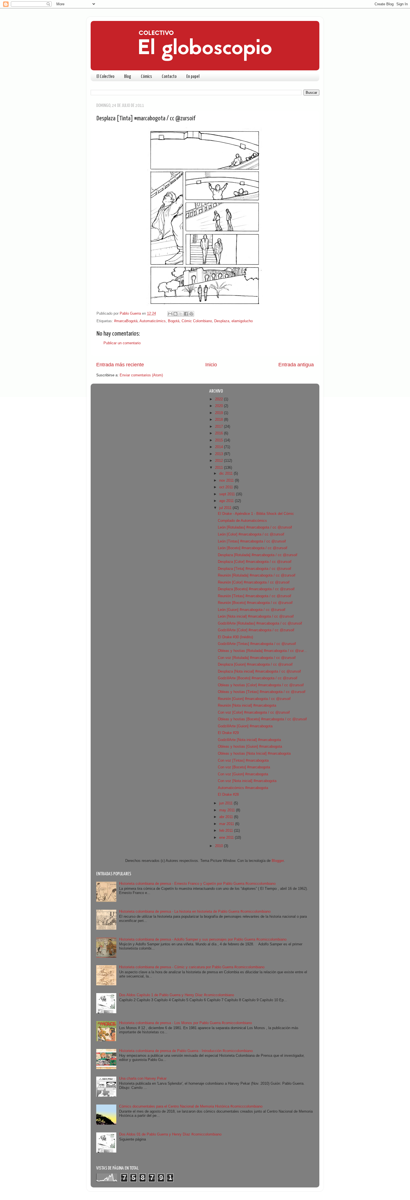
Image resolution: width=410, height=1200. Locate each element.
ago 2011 (227, 501)
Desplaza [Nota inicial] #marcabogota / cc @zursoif (259, 671)
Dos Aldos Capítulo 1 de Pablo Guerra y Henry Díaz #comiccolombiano (176, 995)
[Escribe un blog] (175, 314)
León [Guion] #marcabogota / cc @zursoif (251, 610)
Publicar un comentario (122, 343)
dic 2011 (226, 473)
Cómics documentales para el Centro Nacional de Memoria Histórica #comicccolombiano (190, 1106)
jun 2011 (226, 803)
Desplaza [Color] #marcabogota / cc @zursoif (254, 562)
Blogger (278, 861)
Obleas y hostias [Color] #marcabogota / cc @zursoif (261, 685)
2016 (219, 433)
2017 (219, 427)
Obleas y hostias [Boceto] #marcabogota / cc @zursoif (262, 719)
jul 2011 (226, 508)
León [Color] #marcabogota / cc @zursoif (251, 534)
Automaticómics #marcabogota (243, 788)
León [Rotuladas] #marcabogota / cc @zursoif (255, 527)
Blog (127, 77)
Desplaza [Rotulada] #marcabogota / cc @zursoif (257, 555)
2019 (219, 413)
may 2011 (227, 810)
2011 (219, 468)
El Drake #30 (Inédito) (235, 637)
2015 (219, 440)
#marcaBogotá (126, 321)
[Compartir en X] (181, 314)
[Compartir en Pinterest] (191, 314)
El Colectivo (105, 77)
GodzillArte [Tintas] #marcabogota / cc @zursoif (257, 644)
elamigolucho (242, 321)
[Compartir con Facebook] (186, 314)
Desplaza (221, 321)
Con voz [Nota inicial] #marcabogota (247, 781)
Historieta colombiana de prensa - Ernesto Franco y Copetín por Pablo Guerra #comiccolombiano (197, 884)
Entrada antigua (296, 364)
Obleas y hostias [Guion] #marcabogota (250, 747)
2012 (219, 461)
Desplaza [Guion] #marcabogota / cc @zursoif (255, 664)
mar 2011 (227, 824)
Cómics (146, 77)
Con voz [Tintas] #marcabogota (243, 760)
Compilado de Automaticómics (242, 521)
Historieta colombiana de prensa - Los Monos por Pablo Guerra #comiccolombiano (185, 1023)
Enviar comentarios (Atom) (141, 375)
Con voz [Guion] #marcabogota (243, 774)
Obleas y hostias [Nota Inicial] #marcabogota (254, 754)
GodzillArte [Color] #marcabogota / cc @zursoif (256, 630)
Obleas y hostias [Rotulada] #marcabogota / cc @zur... (262, 651)
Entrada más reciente (120, 364)
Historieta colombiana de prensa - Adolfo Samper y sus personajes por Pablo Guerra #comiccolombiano (202, 939)
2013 (219, 454)
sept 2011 (227, 494)
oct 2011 (226, 487)
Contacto (169, 77)
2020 (219, 406)
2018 (219, 420)
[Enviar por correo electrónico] (170, 314)
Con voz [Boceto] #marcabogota (244, 767)
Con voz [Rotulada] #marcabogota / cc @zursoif (257, 658)
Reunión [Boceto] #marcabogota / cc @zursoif (255, 603)
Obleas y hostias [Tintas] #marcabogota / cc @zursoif (261, 692)
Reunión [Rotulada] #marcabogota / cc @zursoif (256, 575)
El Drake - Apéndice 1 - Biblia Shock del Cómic (256, 514)
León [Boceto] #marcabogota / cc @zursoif (252, 548)
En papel (192, 77)
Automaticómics (152, 321)
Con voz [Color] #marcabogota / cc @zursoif (254, 712)
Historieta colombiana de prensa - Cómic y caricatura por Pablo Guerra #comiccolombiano (191, 967)
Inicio (211, 364)
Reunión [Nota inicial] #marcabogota (247, 705)
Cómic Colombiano (197, 321)
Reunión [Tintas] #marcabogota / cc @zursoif (254, 596)
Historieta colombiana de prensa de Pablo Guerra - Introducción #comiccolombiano (186, 1051)
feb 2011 (226, 831)
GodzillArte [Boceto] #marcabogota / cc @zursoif (257, 678)
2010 (219, 846)
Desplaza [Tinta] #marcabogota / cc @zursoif (254, 569)
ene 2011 (227, 838)
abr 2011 (226, 817)
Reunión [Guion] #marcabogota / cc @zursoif (254, 699)
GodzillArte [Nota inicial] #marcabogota (249, 740)
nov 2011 (227, 480)
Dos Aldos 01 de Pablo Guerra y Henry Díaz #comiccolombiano (170, 1134)
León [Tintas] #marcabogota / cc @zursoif (252, 541)
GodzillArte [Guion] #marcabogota (245, 726)
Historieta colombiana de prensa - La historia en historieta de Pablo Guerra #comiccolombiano (195, 912)
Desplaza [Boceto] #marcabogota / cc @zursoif (256, 589)
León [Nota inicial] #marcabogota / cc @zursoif (256, 616)
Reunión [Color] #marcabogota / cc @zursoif (254, 582)
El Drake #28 (228, 795)
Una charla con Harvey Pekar (143, 1079)
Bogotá (173, 321)
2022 (219, 399)
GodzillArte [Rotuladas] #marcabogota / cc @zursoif (260, 623)
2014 (219, 447)
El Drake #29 (228, 733)
